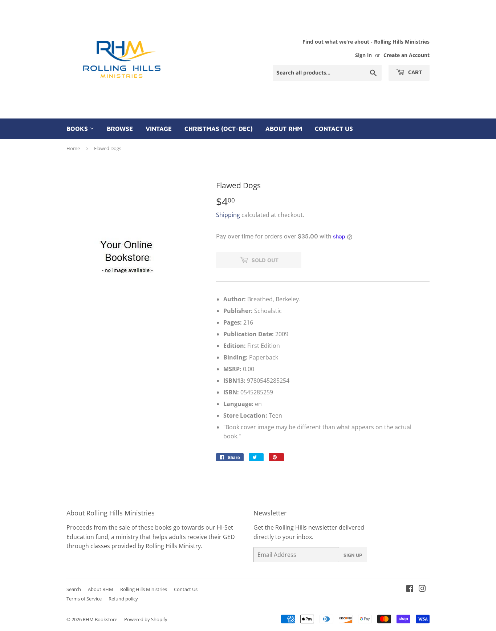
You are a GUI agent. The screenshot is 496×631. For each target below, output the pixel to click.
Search (73, 589)
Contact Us (334, 128)
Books (78, 128)
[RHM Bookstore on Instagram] (422, 589)
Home (73, 148)
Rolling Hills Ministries (143, 589)
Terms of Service (84, 598)
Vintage (159, 128)
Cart (414, 72)
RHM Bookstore (100, 619)
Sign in (363, 55)
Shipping (228, 215)
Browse (120, 128)
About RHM (283, 128)
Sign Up (352, 555)
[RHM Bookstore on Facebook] (410, 589)
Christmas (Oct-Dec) (218, 128)
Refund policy (123, 598)
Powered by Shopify (145, 619)
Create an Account (406, 55)
